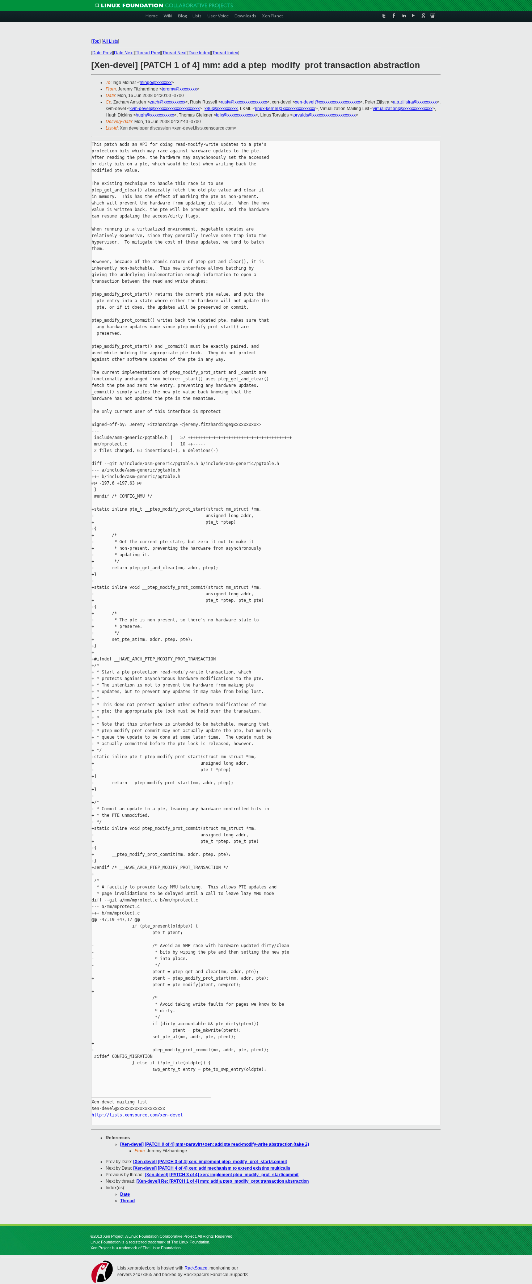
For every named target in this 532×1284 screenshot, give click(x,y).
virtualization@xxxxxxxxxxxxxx (402, 108)
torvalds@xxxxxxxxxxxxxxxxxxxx (324, 115)
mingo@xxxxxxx (156, 82)
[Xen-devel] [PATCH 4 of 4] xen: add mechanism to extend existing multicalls (211, 1168)
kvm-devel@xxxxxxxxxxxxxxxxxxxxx (165, 108)
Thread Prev (148, 52)
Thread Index (225, 52)
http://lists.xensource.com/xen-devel (137, 1115)
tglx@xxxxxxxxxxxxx (236, 115)
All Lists (110, 41)
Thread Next (174, 52)
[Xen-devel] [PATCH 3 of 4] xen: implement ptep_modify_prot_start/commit (210, 1161)
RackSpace (196, 1268)
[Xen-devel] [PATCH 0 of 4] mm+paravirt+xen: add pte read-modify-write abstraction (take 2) (214, 1144)
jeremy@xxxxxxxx (179, 89)
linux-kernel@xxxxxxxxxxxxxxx (285, 108)
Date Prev (102, 52)
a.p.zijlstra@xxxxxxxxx (415, 102)
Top (96, 41)
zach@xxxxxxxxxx (167, 102)
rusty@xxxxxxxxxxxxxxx (244, 102)
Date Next (124, 52)
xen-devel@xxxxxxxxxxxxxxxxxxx (327, 102)
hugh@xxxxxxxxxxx (155, 115)
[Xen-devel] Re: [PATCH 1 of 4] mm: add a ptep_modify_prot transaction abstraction (222, 1181)
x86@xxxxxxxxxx (221, 108)
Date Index (199, 52)
